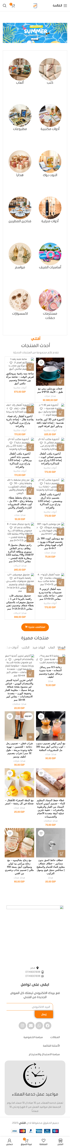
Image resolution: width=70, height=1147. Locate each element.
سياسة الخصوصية (33, 1037)
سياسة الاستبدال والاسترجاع (44, 1054)
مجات (47, 396)
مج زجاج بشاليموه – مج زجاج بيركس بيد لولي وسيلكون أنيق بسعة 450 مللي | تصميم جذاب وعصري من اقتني (19, 867)
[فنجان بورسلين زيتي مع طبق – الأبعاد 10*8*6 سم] (50, 372)
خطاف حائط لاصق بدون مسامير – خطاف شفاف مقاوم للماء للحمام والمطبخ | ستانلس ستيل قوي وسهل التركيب (51, 867)
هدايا (53, 396)
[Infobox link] (50, 71)
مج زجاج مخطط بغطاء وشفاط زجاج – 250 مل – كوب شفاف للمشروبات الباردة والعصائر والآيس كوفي (20, 504)
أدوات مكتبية (19, 388)
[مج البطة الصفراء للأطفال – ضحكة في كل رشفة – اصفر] (19, 783)
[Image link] (35, 933)
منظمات (16, 704)
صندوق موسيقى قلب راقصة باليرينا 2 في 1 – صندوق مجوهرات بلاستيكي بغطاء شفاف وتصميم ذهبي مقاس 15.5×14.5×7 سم (20, 602)
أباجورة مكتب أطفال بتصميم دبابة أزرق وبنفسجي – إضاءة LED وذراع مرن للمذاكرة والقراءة (50, 501)
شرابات (16, 761)
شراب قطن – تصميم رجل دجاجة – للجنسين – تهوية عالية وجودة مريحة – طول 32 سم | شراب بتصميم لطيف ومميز (19, 750)
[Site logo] (35, 5)
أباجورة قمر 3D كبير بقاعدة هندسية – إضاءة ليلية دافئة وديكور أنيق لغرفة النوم (50, 422)
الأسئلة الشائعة (51, 1045)
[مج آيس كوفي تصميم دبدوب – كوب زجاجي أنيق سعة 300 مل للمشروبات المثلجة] (51, 726)
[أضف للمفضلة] (41, 362)
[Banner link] (35, 33)
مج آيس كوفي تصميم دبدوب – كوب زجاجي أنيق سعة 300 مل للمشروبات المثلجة (50, 746)
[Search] (4, 5)
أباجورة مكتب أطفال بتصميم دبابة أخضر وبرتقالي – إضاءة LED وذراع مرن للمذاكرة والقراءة (20, 460)
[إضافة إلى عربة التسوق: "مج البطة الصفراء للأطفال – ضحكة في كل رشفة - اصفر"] (30, 793)
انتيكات (17, 566)
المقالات (55, 1037)
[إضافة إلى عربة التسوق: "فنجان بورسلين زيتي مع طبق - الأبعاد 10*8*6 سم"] (60, 382)
